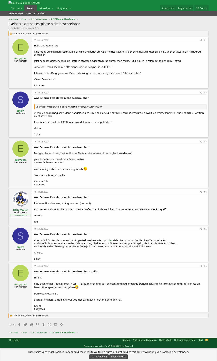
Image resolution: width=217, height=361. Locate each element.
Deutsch (15, 339)
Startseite (16, 8)
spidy (20, 110)
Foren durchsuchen (35, 13)
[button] (52, 8)
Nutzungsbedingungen (145, 339)
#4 (205, 191)
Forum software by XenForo (108, 346)
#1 (205, 40)
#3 (205, 141)
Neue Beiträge (15, 13)
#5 (205, 228)
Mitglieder (62, 8)
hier (110, 240)
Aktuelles (44, 8)
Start (200, 339)
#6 (205, 266)
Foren (30, 8)
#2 (205, 92)
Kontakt (126, 339)
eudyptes (15, 27)
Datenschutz (165, 339)
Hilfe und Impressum (184, 339)
